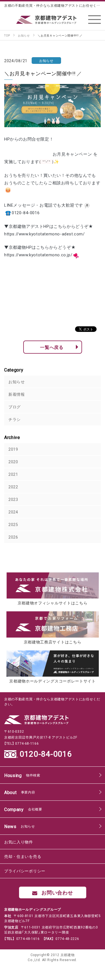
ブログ (14, 406)
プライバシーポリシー (24, 871)
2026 (13, 537)
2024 (13, 512)
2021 (13, 474)
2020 (13, 461)
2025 (13, 524)
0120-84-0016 (46, 753)
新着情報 (16, 394)
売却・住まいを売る (22, 856)
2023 (13, 499)
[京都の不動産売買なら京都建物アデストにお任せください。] (52, 19)
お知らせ (16, 381)
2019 (13, 449)
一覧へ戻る (52, 347)
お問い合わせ (57, 892)
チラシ (14, 419)
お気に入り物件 (18, 842)
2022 (13, 486)
